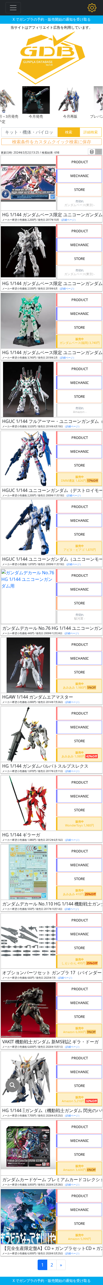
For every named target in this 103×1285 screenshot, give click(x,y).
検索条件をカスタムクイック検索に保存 (51, 142)
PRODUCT (79, 161)
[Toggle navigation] (13, 7)
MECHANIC (79, 175)
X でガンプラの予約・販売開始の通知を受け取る (52, 19)
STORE (79, 189)
